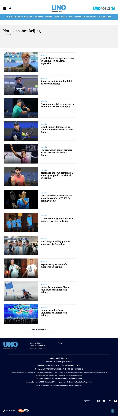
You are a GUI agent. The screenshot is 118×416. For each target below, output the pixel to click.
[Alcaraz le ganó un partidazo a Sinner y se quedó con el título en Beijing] (40, 176)
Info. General (74, 17)
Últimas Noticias (15, 17)
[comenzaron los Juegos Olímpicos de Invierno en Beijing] (40, 314)
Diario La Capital (36, 343)
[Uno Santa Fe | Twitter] (104, 400)
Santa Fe (28, 17)
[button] (4, 8)
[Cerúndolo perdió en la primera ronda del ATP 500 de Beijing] (40, 108)
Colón (56, 17)
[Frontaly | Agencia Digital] (22, 411)
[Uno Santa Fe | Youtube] (115, 400)
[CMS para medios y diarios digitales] (9, 411)
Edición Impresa (90, 17)
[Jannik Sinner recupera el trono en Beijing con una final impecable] (40, 62)
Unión (64, 17)
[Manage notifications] (112, 411)
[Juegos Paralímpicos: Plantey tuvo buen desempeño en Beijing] (40, 291)
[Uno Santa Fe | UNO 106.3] (104, 8)
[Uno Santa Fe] (59, 8)
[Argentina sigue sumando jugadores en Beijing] (40, 268)
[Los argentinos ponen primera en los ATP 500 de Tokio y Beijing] (40, 153)
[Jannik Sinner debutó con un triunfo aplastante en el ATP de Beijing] (40, 130)
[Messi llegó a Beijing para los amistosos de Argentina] (40, 245)
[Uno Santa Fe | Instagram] (110, 400)
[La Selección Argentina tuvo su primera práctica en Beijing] (40, 222)
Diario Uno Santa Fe (37, 348)
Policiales (38, 17)
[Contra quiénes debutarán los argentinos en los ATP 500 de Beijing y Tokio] (40, 199)
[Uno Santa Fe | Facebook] (98, 400)
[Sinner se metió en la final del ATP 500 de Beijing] (40, 85)
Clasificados (105, 17)
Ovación (48, 17)
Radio (60, 343)
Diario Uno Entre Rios (38, 346)
